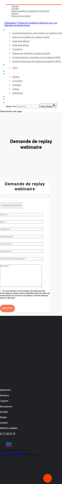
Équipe (15, 13)
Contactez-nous (13, 96)
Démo (15, 68)
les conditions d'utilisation (12, 455)
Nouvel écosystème (21, 16)
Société (15, 8)
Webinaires (17, 93)
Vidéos (15, 89)
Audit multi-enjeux (20, 45)
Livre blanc (17, 81)
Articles (15, 77)
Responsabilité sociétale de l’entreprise (30, 11)
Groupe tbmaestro (14, 3)
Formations (17, 49)
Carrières (10, 18)
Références (11, 71)
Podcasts (16, 85)
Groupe (15, 6)
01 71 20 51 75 (7, 433)
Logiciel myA (12, 64)
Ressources (11, 73)
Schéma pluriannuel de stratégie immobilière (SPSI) (36, 61)
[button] (7, 102)
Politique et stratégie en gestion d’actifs (31, 53)
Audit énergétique (21, 41)
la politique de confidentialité (13, 452)
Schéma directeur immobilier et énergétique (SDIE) (36, 57)
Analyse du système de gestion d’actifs (31, 37)
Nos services (12, 29)
